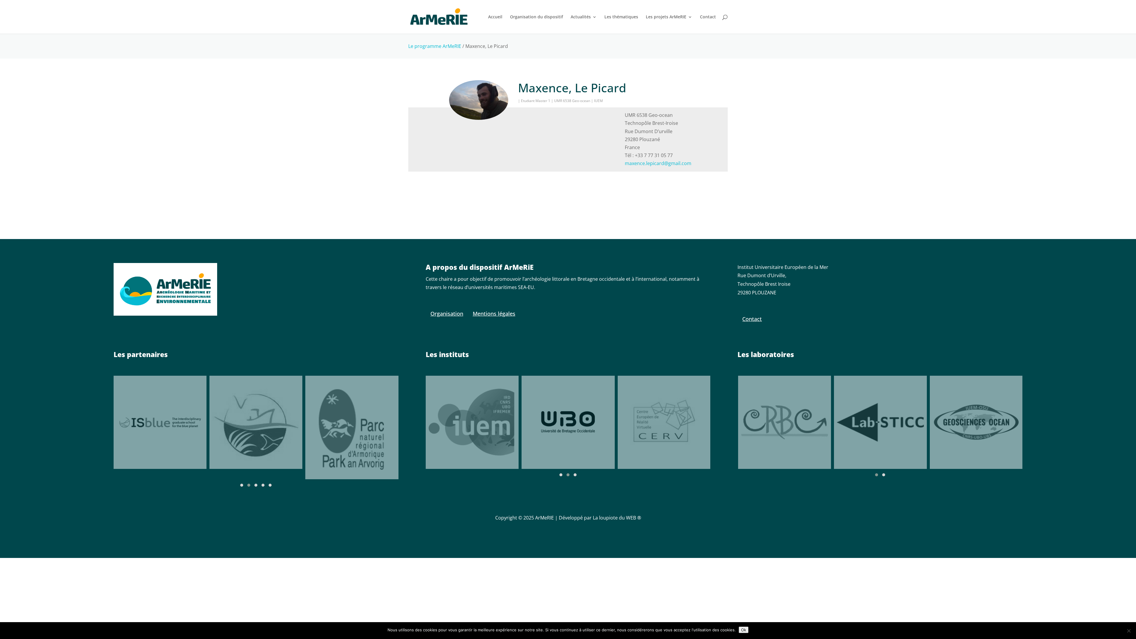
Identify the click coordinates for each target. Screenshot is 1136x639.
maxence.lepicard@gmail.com (658, 163)
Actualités (581, 17)
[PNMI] (255, 422)
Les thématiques (621, 17)
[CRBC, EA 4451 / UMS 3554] (784, 422)
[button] (241, 485)
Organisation (446, 313)
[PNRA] (351, 427)
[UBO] (568, 422)
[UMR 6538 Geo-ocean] (975, 422)
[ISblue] (160, 422)
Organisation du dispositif (536, 17)
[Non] (1129, 631)
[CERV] (664, 422)
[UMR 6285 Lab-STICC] (880, 422)
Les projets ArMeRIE (666, 17)
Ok (743, 629)
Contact (708, 17)
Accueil (495, 17)
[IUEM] (472, 422)
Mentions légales (494, 313)
